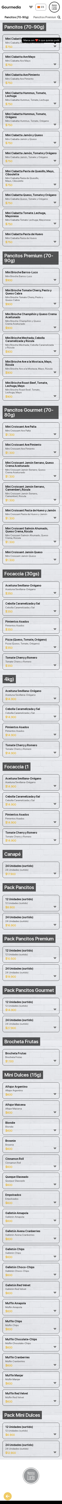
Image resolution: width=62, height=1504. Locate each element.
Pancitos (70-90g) (17, 17)
